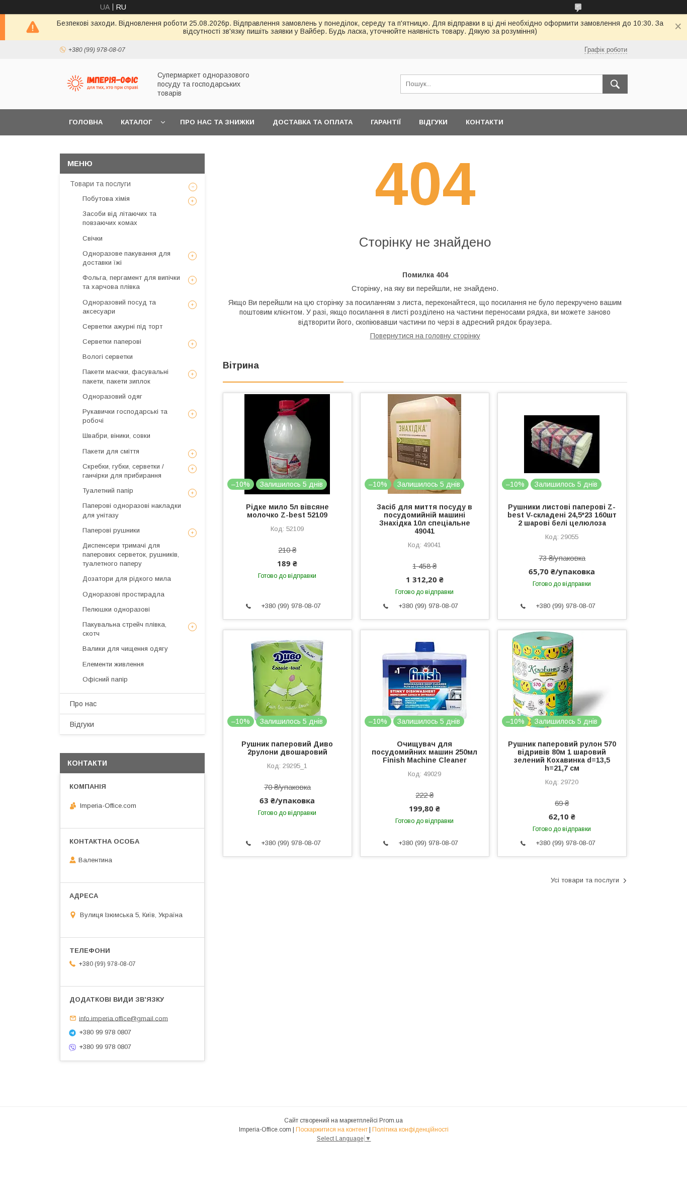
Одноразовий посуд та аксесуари (119, 306)
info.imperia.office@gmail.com (123, 1018)
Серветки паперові (111, 341)
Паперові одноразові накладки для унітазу (131, 510)
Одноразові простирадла (123, 594)
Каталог (136, 122)
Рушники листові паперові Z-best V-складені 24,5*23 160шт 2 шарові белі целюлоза (562, 515)
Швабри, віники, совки (116, 435)
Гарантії (386, 122)
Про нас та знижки (217, 122)
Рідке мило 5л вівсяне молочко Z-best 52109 (287, 511)
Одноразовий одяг (112, 396)
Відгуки (433, 122)
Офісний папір (105, 679)
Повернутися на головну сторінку (425, 336)
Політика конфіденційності (410, 1129)
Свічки (92, 238)
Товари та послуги (100, 184)
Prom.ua (391, 1120)
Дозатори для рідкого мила (126, 578)
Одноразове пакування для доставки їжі (126, 258)
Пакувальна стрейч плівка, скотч (124, 629)
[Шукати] (615, 84)
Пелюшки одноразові (116, 609)
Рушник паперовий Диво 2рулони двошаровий (287, 748)
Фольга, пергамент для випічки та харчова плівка (131, 282)
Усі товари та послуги (585, 880)
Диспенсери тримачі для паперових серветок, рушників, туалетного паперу (130, 554)
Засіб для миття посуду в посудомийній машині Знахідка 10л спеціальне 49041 (424, 519)
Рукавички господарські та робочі (124, 416)
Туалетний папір (107, 490)
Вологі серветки (107, 356)
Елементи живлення (113, 664)
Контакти (484, 122)
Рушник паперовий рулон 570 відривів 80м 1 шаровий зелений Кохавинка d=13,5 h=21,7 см (562, 756)
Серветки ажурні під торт (122, 326)
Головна (86, 122)
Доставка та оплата (313, 122)
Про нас (83, 704)
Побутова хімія (106, 198)
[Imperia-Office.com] (102, 96)
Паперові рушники (111, 530)
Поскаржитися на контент (332, 1129)
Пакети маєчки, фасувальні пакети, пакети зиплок (125, 376)
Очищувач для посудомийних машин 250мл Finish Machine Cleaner (424, 752)
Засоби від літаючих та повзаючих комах (119, 218)
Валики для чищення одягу (125, 648)
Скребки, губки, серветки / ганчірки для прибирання (123, 471)
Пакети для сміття (110, 451)
